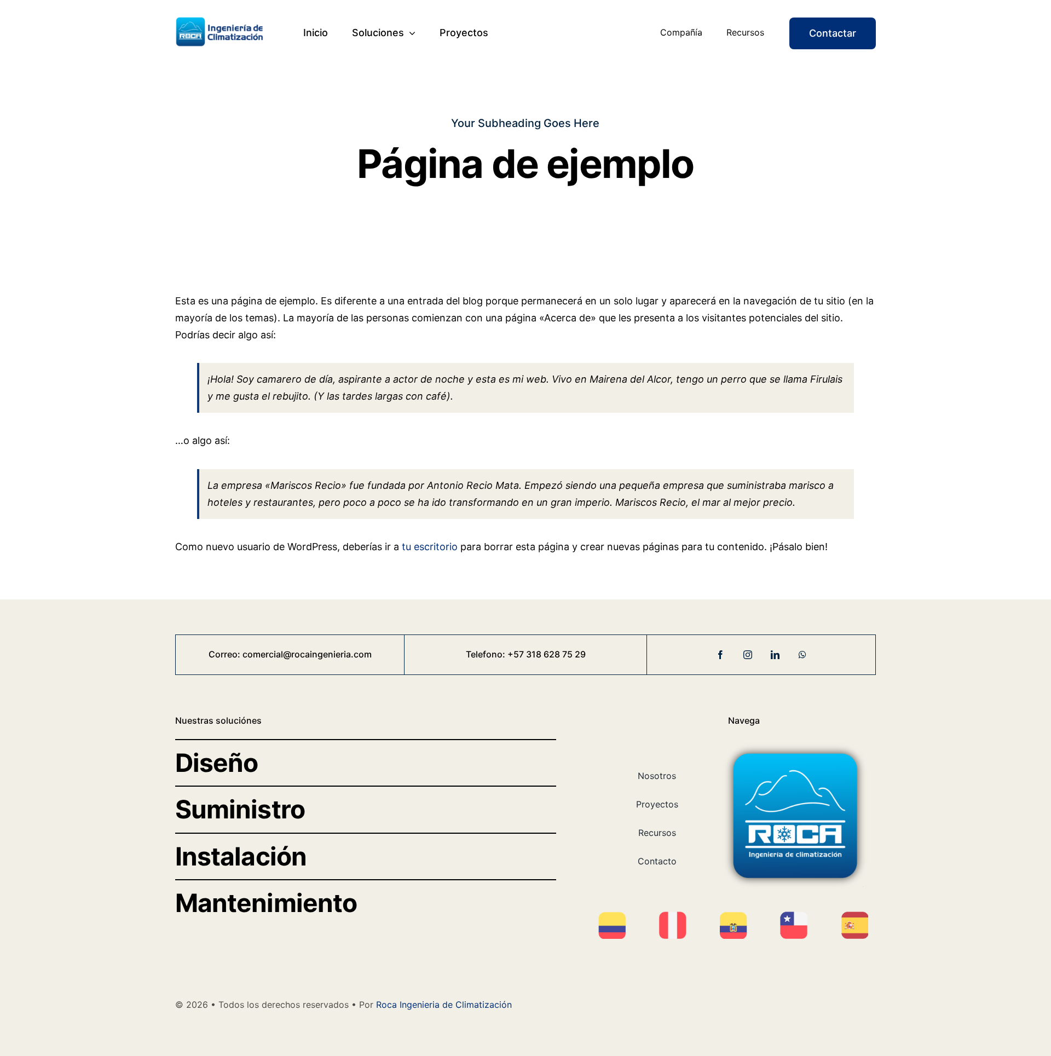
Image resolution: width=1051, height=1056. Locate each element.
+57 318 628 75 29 (546, 654)
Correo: (225, 654)
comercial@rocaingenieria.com (307, 654)
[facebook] (720, 654)
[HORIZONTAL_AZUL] (220, 21)
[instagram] (748, 654)
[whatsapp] (802, 654)
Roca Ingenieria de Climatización (444, 1004)
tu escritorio (430, 546)
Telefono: (486, 654)
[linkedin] (775, 654)
